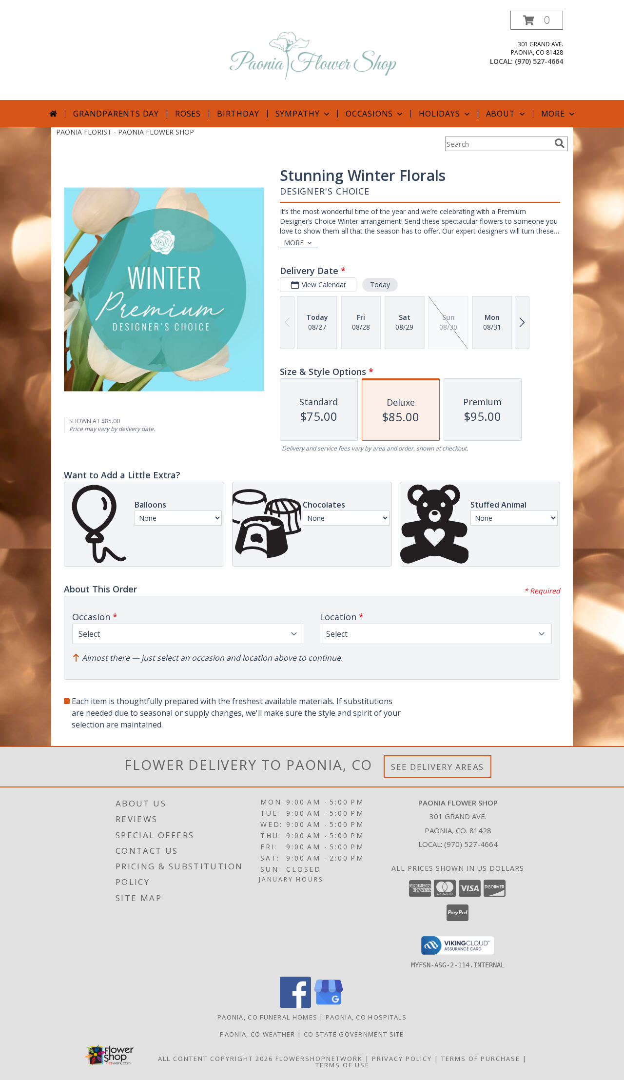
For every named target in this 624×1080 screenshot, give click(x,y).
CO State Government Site (354, 1034)
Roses (188, 113)
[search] (559, 143)
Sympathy (297, 113)
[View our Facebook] (295, 1005)
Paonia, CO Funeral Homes (267, 1017)
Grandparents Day (116, 113)
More (553, 113)
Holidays (439, 113)
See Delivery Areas (437, 766)
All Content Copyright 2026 (215, 1058)
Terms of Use (342, 1064)
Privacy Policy (402, 1058)
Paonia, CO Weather (257, 1034)
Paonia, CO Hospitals (366, 1017)
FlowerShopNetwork (319, 1058)
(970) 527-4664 (539, 61)
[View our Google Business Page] (328, 1005)
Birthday (238, 113)
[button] (536, 20)
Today (380, 284)
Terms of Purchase (480, 1058)
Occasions (369, 113)
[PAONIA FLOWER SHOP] (313, 55)
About (500, 113)
